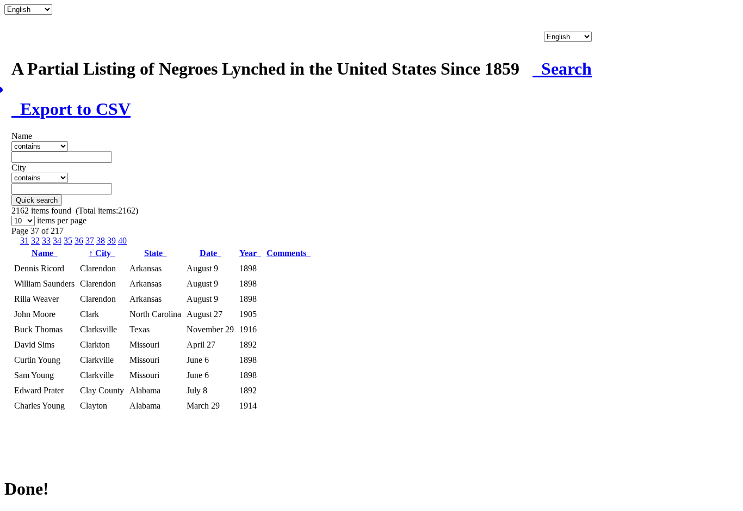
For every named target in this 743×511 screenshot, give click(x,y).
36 (79, 240)
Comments (289, 253)
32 (35, 240)
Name (45, 253)
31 (24, 240)
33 (46, 240)
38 (100, 240)
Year (250, 253)
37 (89, 240)
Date (210, 253)
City (102, 253)
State (155, 253)
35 (68, 240)
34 (57, 240)
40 (122, 240)
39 (111, 240)
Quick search (37, 200)
